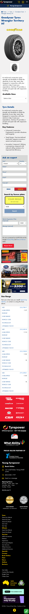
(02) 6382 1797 (10, 475)
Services (4, 534)
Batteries (4, 538)
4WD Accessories (7, 536)
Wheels (4, 528)
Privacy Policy (10, 239)
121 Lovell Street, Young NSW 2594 (14, 471)
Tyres (3, 515)
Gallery (4, 562)
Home (4, 12)
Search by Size (6, 519)
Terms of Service (21, 239)
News (4, 560)
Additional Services (7, 549)
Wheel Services (6, 547)
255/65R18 (23, 329)
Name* (4, 167)
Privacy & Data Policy (11, 606)
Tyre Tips (4, 526)
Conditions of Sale (21, 606)
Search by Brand (6, 521)
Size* (4, 161)
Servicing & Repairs (7, 543)
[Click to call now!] (19, 2)
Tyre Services (5, 545)
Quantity (21, 161)
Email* (4, 177)
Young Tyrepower (16, 6)
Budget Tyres (5, 574)
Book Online (6, 555)
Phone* (4, 172)
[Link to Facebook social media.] (14, 610)
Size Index (5, 570)
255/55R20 (23, 351)
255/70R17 (23, 307)
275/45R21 (23, 373)
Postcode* (5, 183)
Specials (4, 551)
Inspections (5, 541)
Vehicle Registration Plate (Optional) (9, 220)
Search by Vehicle (7, 517)
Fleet (3, 558)
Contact (4, 553)
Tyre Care (4, 524)
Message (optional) (7, 226)
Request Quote (8, 245)
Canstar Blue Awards (7, 572)
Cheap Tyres (5, 576)
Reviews (5, 564)
